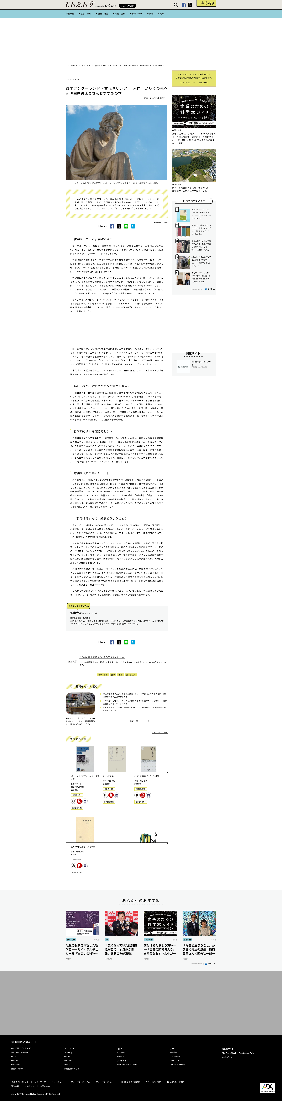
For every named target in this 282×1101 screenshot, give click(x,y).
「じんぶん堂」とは (187, 82)
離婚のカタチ (17, 1068)
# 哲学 (68, 958)
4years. (172, 1048)
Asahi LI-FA (174, 1060)
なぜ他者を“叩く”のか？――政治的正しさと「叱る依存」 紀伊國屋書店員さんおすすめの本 (135, 709)
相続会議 (173, 1052)
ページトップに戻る (160, 732)
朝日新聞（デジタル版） (21, 1048)
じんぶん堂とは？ (128, 6)
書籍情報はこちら (161, 222)
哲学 (113, 675)
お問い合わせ (46, 1086)
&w (17, 1052)
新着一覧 (70, 13)
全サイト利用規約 (153, 1081)
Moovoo (15, 1060)
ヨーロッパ (130, 675)
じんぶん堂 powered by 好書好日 (80, 4)
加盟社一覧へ (204, 82)
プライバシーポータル (80, 1081)
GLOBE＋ (121, 1052)
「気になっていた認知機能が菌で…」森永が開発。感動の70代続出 (121, 949)
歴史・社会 (103, 13)
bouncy (67, 1064)
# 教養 (146, 958)
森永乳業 (108, 958)
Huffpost (68, 1056)
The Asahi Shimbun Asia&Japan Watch (238, 1052)
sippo (119, 1048)
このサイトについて (19, 1081)
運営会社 (15, 1086)
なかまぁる (121, 1060)
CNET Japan (69, 1048)
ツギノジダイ (175, 1056)
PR (107, 939)
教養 (151, 13)
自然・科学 (137, 13)
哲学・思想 (86, 13)
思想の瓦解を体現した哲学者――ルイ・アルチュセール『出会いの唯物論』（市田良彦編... (82, 949)
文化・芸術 (120, 13)
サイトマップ (40, 1081)
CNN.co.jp (68, 1052)
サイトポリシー (58, 1081)
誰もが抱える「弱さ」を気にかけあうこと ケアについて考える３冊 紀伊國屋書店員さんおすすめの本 (135, 695)
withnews (15, 1064)
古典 (120, 675)
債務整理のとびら (71, 1068)
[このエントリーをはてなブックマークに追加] (133, 226)
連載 (162, 13)
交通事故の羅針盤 (177, 1064)
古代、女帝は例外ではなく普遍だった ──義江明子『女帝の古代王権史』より (194, 189)
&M (12, 1052)
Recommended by (197, 289)
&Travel (24, 1052)
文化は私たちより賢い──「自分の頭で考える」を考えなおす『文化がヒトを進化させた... (160, 949)
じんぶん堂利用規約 (175, 1081)
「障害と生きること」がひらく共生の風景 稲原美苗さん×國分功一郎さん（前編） (199, 949)
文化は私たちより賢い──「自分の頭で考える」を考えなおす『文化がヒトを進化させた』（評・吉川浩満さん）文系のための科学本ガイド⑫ (194, 138)
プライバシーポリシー (105, 1081)
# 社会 (185, 958)
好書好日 (206, 3)
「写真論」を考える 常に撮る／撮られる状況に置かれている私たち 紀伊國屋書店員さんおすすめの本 (135, 702)
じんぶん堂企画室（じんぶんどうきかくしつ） (102, 657)
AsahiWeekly (227, 1057)
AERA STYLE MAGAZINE (127, 1064)
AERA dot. (68, 1060)
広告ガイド (29, 1086)
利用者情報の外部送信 (130, 1081)
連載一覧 (134, 721)
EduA (13, 1056)
